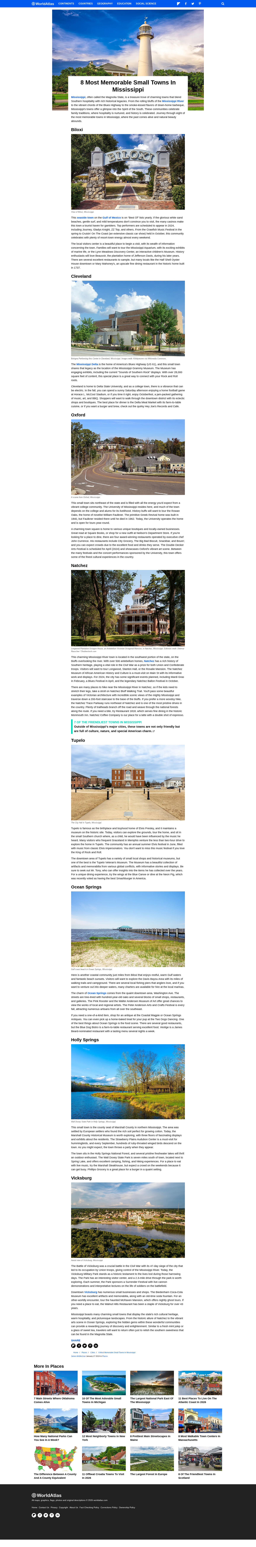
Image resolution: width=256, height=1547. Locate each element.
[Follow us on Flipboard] (34, 1515)
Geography (105, 3)
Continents (66, 3)
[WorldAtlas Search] (222, 3)
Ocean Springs (97, 993)
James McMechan (78, 1356)
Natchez (149, 661)
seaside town (85, 217)
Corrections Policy (109, 1507)
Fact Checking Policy (89, 1507)
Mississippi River (173, 101)
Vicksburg (90, 1292)
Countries (86, 3)
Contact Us (44, 1507)
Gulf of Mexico (112, 217)
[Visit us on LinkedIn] (57, 1515)
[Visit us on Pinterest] (51, 1515)
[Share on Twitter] (84, 1346)
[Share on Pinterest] (90, 1346)
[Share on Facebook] (79, 1346)
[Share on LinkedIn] (96, 1346)
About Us (73, 1507)
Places (105, 1356)
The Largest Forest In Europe (148, 1474)
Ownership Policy (127, 1507)
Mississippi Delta (87, 364)
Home (34, 1507)
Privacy (54, 1507)
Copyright (63, 1507)
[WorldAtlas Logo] (44, 3)
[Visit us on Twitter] (46, 1515)
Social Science (146, 3)
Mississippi (78, 97)
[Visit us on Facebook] (40, 1515)
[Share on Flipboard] (73, 1346)
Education (124, 3)
